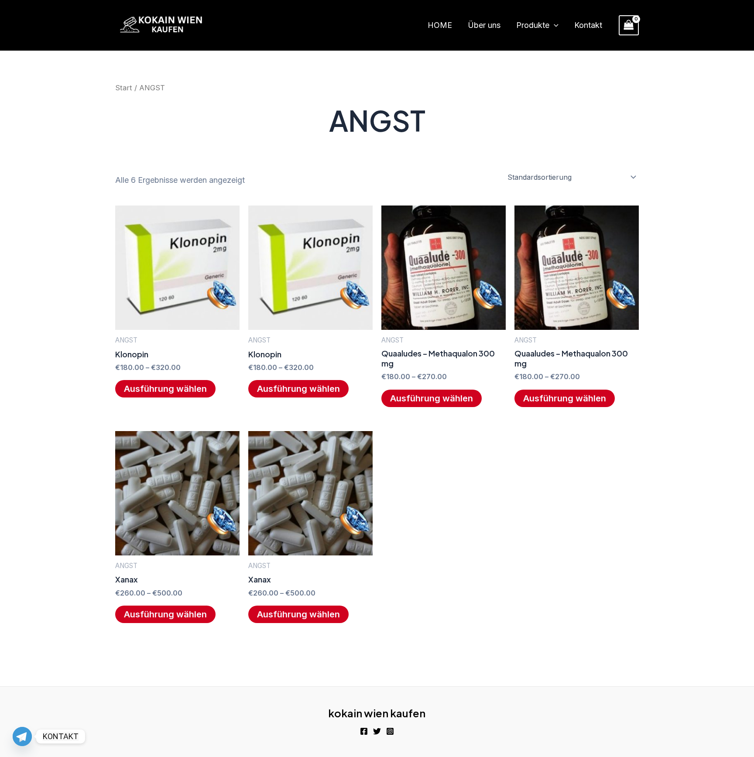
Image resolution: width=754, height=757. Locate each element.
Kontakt (588, 25)
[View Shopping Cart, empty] (629, 25)
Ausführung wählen (165, 389)
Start (123, 87)
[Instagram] (390, 731)
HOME (440, 25)
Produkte (532, 25)
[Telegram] (22, 736)
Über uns (484, 25)
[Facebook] (364, 731)
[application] (554, 25)
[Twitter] (377, 731)
